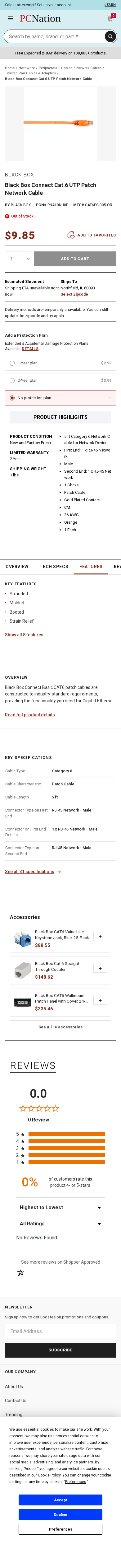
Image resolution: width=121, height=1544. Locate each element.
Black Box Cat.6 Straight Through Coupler (57, 966)
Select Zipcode (74, 294)
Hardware (27, 68)
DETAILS (30, 349)
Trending (13, 1414)
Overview (17, 566)
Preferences (60, 1529)
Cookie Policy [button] (49, 1475)
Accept (60, 1500)
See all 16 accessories (60, 1027)
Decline (60, 1515)
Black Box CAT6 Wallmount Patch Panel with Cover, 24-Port (60, 998)
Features (90, 566)
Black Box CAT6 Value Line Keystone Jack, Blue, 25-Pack (62, 934)
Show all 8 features (24, 634)
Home (10, 68)
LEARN (110, 5)
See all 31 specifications (29, 871)
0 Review (44, 1120)
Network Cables (88, 68)
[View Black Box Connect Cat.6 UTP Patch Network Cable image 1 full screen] (60, 124)
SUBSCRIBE (60, 1350)
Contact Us (15, 1400)
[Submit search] (110, 36)
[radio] (60, 1134)
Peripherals (48, 68)
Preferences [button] (75, 1482)
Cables (66, 68)
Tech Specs (53, 566)
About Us (14, 1386)
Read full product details (30, 714)
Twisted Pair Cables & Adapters (30, 73)
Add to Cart (75, 259)
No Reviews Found (36, 1238)
